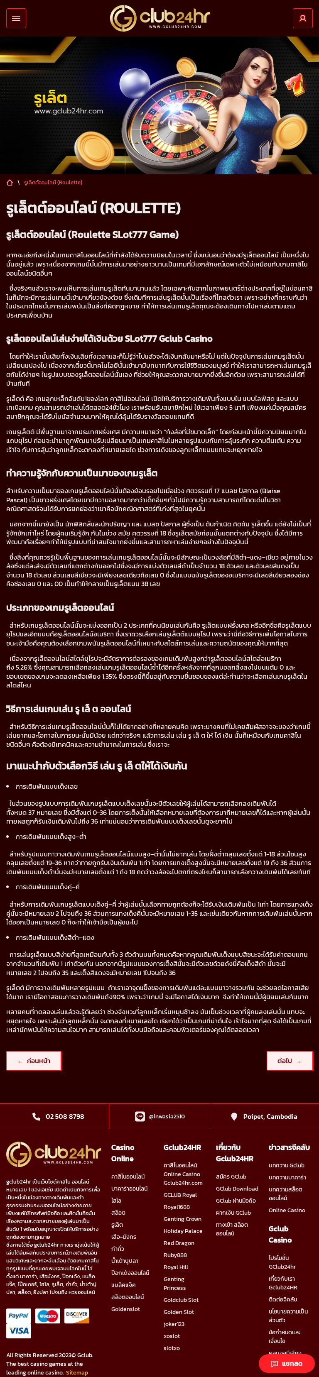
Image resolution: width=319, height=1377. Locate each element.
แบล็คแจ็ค (123, 1285)
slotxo (172, 1348)
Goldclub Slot (181, 1300)
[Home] (160, 18)
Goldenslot (125, 1309)
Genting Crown (182, 1219)
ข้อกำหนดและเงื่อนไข (285, 1336)
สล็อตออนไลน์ (127, 1297)
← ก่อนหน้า (33, 1061)
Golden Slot (179, 1312)
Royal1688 (177, 1207)
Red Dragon (179, 1243)
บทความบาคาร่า (287, 1177)
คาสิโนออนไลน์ (128, 1176)
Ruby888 (175, 1255)
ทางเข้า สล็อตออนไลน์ (232, 1229)
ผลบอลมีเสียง (285, 1353)
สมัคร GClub (231, 1176)
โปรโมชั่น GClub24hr (282, 1262)
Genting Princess (175, 1283)
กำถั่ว (117, 1249)
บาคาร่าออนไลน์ (129, 1188)
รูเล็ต (117, 1224)
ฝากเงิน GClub (233, 1212)
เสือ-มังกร (123, 1237)
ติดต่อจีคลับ (283, 1299)
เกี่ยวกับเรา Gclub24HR (283, 1283)
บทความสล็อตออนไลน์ (285, 1194)
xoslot (172, 1336)
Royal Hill (176, 1267)
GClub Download (237, 1188)
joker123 (174, 1324)
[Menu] (16, 18)
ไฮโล (116, 1200)
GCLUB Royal (180, 1195)
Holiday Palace (183, 1231)
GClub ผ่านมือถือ (236, 1200)
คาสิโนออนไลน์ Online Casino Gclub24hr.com (183, 1174)
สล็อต (118, 1212)
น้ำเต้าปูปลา (124, 1261)
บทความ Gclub (286, 1165)
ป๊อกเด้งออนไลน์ (130, 1273)
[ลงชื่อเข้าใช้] (303, 18)
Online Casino (287, 1210)
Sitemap (77, 1372)
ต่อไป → (289, 1061)
